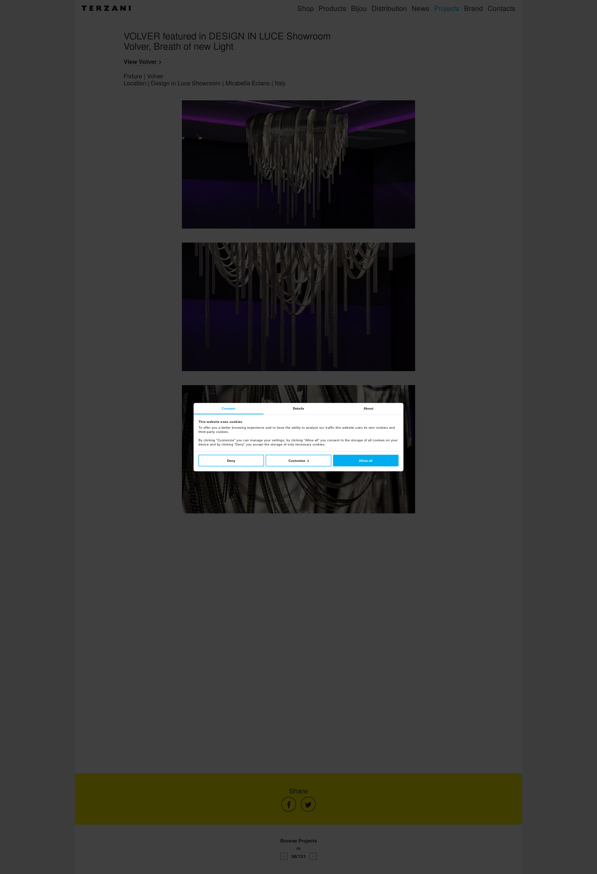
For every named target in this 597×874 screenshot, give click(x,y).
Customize (296, 460)
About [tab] (369, 408)
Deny (231, 460)
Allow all (365, 460)
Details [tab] (298, 408)
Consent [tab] (229, 408)
